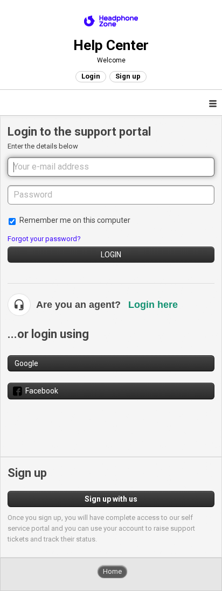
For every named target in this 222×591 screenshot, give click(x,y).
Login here (153, 304)
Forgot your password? (44, 239)
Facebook (41, 390)
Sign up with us (111, 499)
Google (26, 363)
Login (111, 254)
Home (112, 571)
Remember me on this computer (74, 220)
